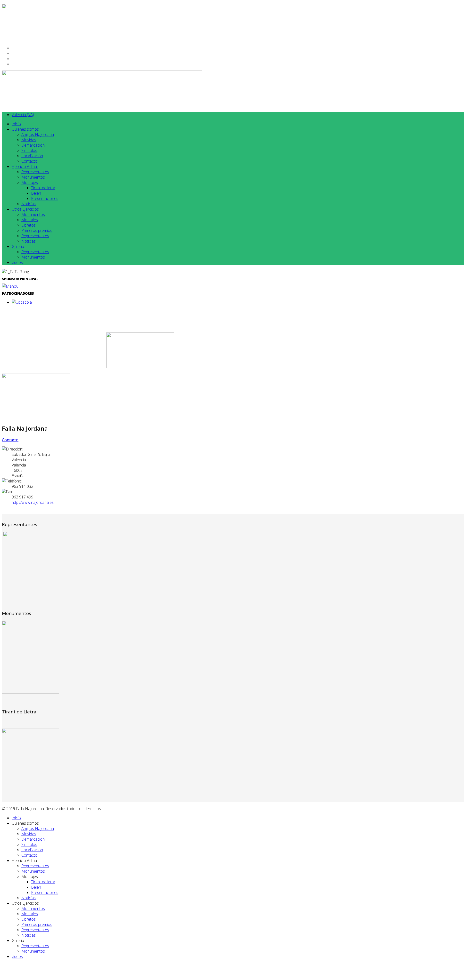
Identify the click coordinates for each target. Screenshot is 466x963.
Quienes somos (25, 129)
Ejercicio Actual (25, 166)
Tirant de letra (43, 187)
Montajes (29, 182)
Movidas (28, 139)
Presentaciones (44, 198)
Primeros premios (36, 230)
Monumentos (33, 177)
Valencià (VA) (23, 114)
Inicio (16, 123)
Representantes (35, 171)
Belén (36, 193)
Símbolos (29, 150)
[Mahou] (10, 286)
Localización (32, 155)
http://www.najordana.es (33, 502)
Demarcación (33, 145)
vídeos (17, 262)
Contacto (29, 161)
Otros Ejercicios (25, 209)
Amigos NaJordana (37, 134)
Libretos (28, 225)
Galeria (18, 246)
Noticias (28, 203)
